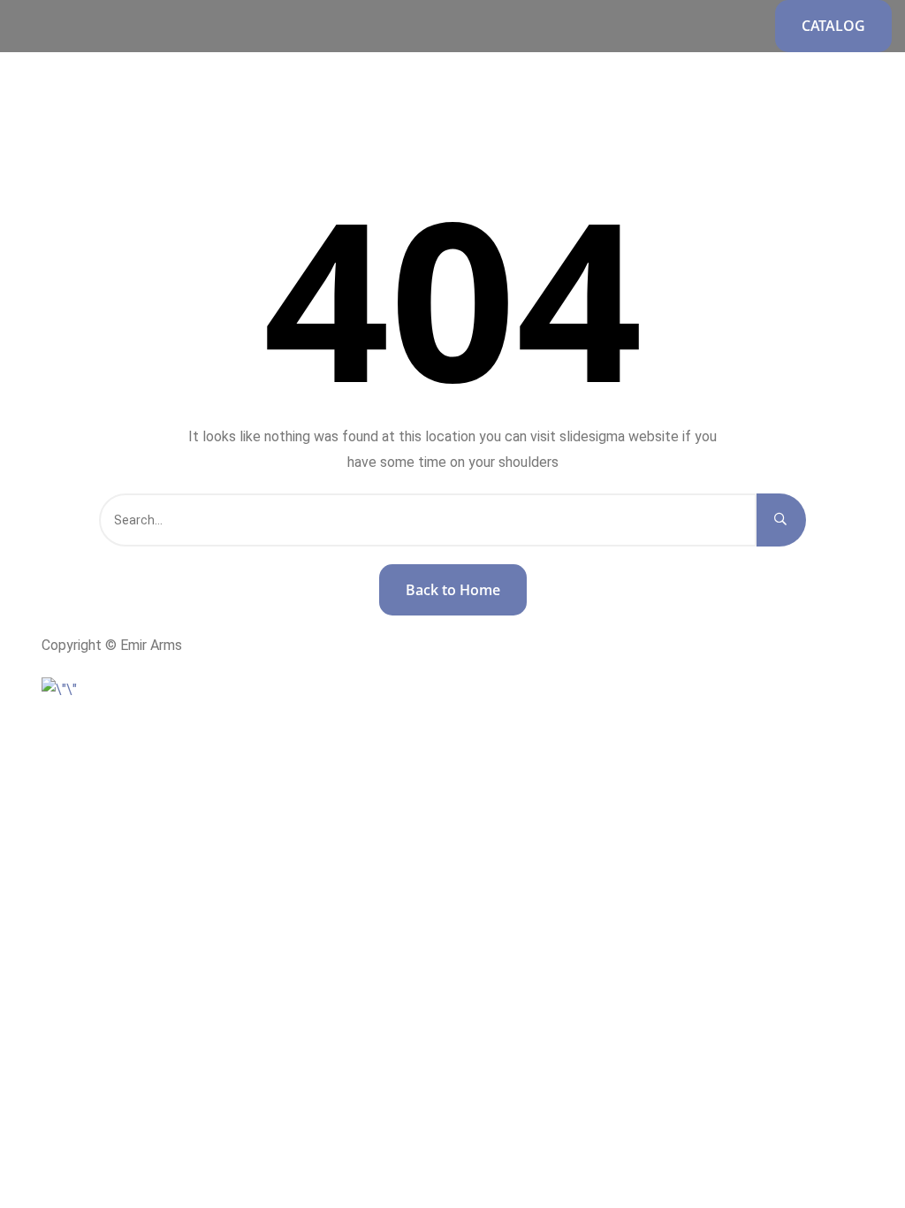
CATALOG (833, 25)
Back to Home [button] (453, 590)
